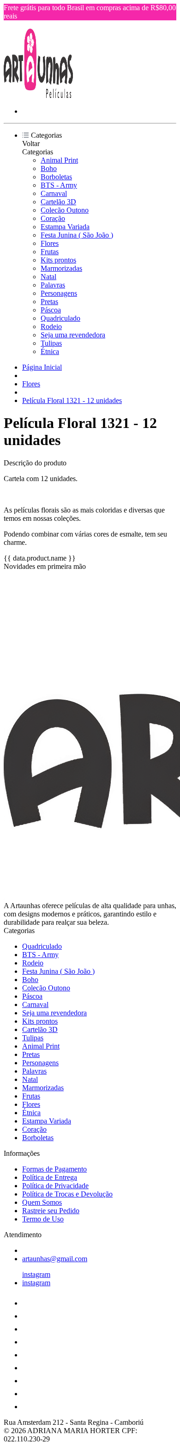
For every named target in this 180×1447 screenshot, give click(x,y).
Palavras (53, 285)
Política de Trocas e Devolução (67, 1194)
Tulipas (51, 343)
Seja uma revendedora (73, 335)
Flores (50, 243)
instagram (36, 1274)
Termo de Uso (43, 1219)
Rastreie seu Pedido (50, 1211)
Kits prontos (58, 260)
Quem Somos (42, 1202)
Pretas (49, 301)
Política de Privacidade (55, 1186)
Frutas (50, 252)
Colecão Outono (65, 210)
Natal (48, 277)
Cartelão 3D (58, 202)
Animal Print (59, 160)
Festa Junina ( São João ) (77, 235)
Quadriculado (60, 318)
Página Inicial (42, 367)
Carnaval (54, 193)
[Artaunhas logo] (38, 95)
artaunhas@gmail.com (54, 1259)
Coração (53, 218)
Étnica (50, 351)
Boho (49, 168)
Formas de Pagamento (54, 1169)
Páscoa (51, 310)
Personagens (59, 293)
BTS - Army (59, 185)
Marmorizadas (61, 268)
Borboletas (56, 177)
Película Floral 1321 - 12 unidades (72, 400)
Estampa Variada (65, 227)
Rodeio (51, 326)
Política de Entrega (49, 1177)
